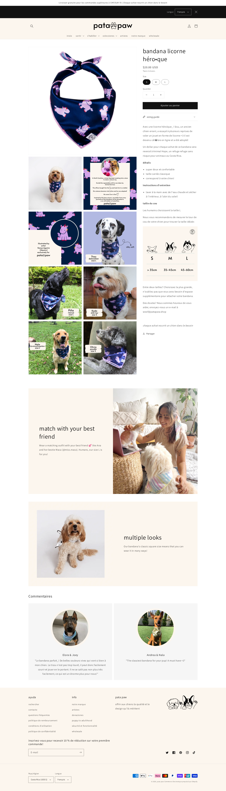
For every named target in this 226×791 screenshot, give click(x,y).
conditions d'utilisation (40, 725)
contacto (32, 709)
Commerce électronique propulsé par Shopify (181, 782)
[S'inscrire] (80, 752)
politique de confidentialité (42, 731)
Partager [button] (150, 333)
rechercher (33, 704)
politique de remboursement (42, 720)
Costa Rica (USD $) (39, 779)
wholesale (77, 731)
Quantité (147, 89)
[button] (31, 26)
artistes (75, 709)
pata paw (160, 782)
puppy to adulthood (82, 720)
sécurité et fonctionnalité (84, 725)
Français (181, 12)
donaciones (77, 715)
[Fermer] (196, 12)
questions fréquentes (39, 715)
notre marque (79, 704)
